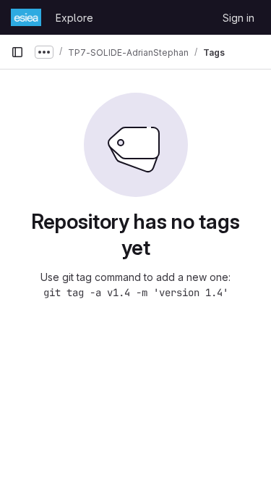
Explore (74, 18)
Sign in (238, 18)
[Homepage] (26, 17)
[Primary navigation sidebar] (17, 52)
